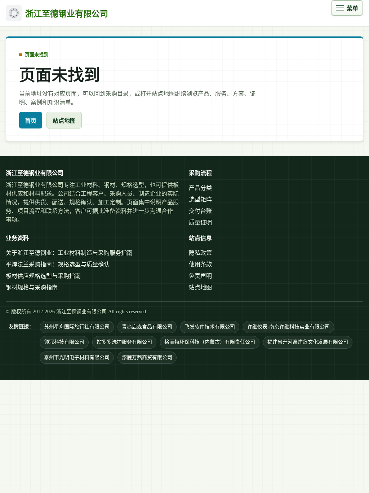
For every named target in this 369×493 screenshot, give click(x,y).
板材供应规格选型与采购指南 (43, 276)
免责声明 (200, 276)
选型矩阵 (200, 199)
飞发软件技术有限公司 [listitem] (209, 327)
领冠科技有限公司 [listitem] (64, 342)
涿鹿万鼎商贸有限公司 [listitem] (147, 357)
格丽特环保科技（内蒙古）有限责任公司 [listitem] (209, 342)
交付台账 (200, 211)
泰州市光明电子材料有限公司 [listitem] (77, 357)
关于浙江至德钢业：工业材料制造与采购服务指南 (69, 253)
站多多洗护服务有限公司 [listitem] (124, 342)
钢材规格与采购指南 (32, 287)
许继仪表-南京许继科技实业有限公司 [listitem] (288, 327)
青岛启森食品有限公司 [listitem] (147, 327)
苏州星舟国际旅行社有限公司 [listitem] (77, 327)
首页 (30, 121)
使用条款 (200, 264)
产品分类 (200, 188)
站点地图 (64, 121)
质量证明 (200, 222)
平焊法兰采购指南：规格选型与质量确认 (58, 264)
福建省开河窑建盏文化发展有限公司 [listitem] (307, 342)
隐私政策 (200, 253)
